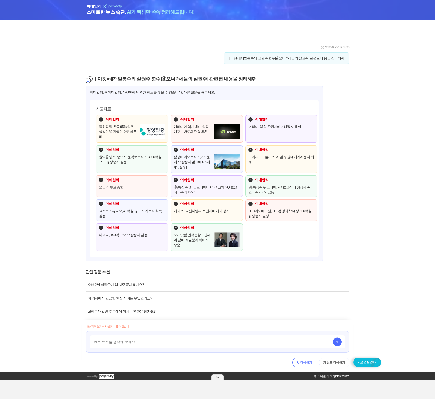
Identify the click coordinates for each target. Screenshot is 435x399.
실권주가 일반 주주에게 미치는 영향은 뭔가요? (121, 311)
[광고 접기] (217, 377)
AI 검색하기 (304, 362)
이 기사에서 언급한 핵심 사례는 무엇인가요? (120, 298)
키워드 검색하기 (334, 362)
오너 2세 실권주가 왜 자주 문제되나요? (116, 285)
